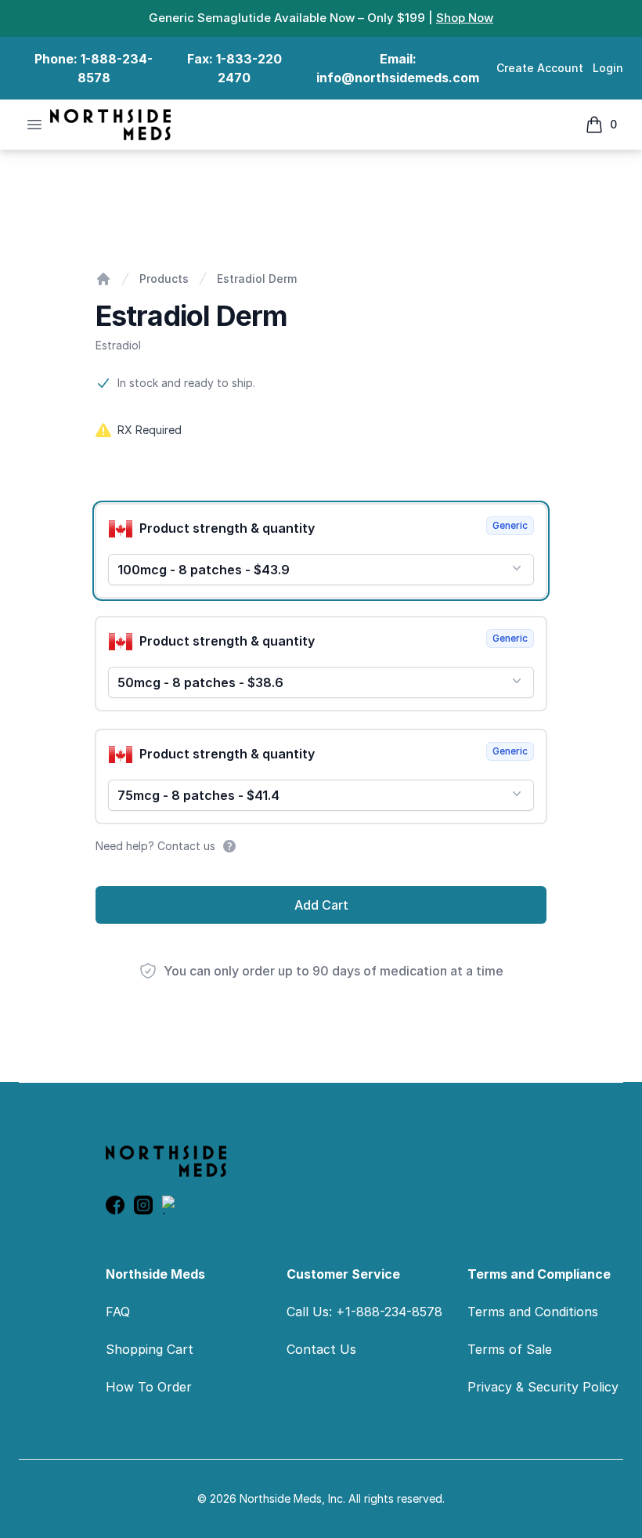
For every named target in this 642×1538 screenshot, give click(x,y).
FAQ (118, 1311)
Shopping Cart (149, 1349)
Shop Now (464, 17)
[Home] (103, 279)
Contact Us (321, 1349)
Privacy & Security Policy (543, 1387)
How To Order (149, 1387)
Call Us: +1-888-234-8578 (364, 1311)
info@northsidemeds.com (397, 77)
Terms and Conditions (532, 1311)
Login (608, 67)
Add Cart (321, 905)
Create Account (539, 67)
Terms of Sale (509, 1349)
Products (164, 278)
